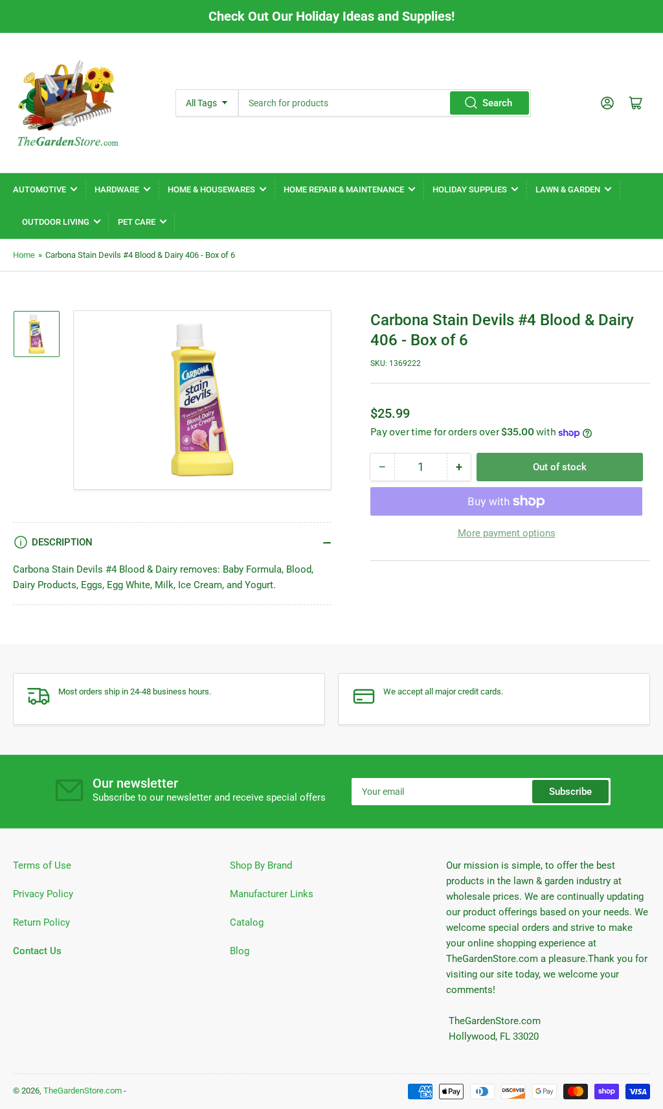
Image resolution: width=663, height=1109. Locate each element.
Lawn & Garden (567, 189)
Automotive (39, 189)
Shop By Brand (261, 865)
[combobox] (384, 103)
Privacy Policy (43, 894)
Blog (239, 951)
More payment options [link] (507, 533)
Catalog (247, 922)
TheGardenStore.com (82, 1090)
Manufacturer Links (271, 894)
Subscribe (570, 791)
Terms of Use (42, 865)
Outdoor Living (55, 222)
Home (24, 255)
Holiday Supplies (470, 189)
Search (497, 103)
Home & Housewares (211, 189)
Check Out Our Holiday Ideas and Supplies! (331, 16)
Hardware (117, 189)
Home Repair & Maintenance (344, 189)
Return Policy (41, 922)
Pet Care (136, 222)
